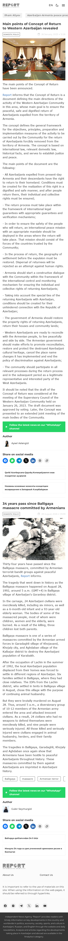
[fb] (5, 460)
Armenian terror (49, 778)
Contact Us (46, 874)
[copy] (47, 460)
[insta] (13, 905)
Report (7, 94)
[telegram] (19, 460)
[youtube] (45, 905)
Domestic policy (11, 34)
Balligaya (10, 778)
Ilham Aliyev (12, 15)
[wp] (12, 460)
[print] (40, 460)
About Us (8, 874)
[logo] (11, 5)
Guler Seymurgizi (21, 808)
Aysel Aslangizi (20, 443)
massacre (27, 778)
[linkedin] (33, 460)
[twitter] (26, 460)
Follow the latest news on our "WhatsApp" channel (35, 426)
